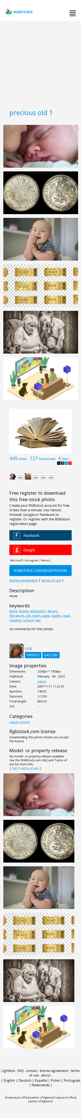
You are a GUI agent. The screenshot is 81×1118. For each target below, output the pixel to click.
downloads (47, 458)
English (9, 1080)
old (28, 615)
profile (33, 655)
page (46, 615)
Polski (55, 1080)
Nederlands (41, 1085)
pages (56, 615)
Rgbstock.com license (32, 731)
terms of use (29, 768)
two (38, 620)
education (38, 611)
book (13, 611)
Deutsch (24, 1080)
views (22, 458)
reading (15, 620)
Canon (41, 681)
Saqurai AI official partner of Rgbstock (52, 1099)
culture (14, 722)
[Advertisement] (40, 63)
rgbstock (23, 12)
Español (41, 1080)
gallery (51, 655)
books (24, 611)
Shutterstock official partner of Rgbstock (30, 1097)
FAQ (15, 768)
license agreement (54, 1070)
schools (25, 722)
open (36, 615)
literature (16, 615)
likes (65, 458)
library (53, 611)
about (45, 1075)
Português (72, 1080)
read (66, 615)
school (28, 620)
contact (31, 1070)
